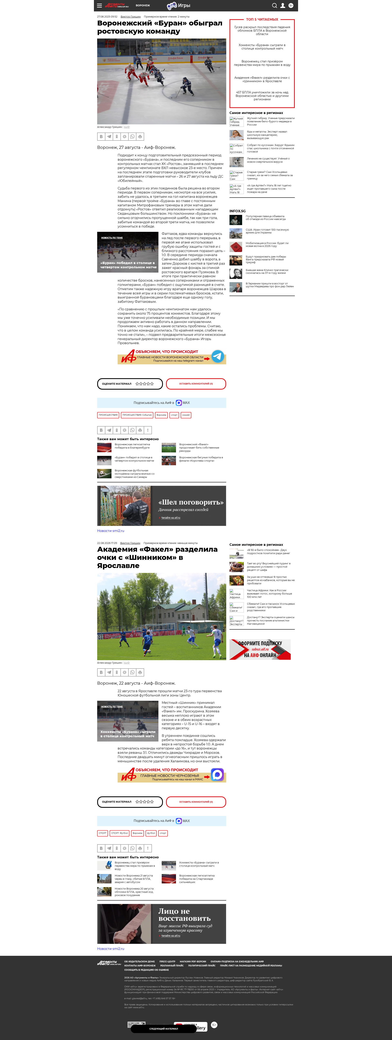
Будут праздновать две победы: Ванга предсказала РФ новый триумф (266, 259)
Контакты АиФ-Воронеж (140, 965)
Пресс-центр (167, 961)
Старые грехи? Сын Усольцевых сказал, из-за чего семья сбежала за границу (270, 175)
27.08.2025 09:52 (107, 16)
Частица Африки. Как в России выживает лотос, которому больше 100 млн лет (269, 593)
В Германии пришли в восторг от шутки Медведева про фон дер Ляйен (270, 285)
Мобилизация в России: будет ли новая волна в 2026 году (267, 245)
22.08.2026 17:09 (107, 543)
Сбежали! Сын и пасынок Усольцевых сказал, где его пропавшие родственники (271, 607)
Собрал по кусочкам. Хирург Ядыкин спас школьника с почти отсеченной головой (270, 148)
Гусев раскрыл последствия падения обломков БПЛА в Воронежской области (262, 30)
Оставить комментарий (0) (196, 383)
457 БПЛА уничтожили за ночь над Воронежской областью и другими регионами (262, 96)
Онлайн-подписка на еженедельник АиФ (237, 961)
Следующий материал (163, 1029)
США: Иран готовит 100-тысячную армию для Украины (267, 231)
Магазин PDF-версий (193, 961)
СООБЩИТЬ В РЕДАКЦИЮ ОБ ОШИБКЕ (146, 970)
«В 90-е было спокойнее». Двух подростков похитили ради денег (268, 551)
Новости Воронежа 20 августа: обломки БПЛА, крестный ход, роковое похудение (134, 892)
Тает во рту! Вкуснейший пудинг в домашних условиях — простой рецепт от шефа (269, 566)
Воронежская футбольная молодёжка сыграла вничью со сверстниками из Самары (135, 474)
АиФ (127, 126)
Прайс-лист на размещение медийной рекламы (251, 965)
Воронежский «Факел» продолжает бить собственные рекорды (199, 447)
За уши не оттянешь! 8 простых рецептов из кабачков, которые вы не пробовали (271, 580)
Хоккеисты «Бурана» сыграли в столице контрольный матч (262, 46)
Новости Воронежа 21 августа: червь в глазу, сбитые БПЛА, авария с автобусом (134, 879)
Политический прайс (201, 965)
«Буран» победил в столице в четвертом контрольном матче (134, 459)
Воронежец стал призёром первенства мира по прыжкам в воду (262, 63)
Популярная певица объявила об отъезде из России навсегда (266, 218)
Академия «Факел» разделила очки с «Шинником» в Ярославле (262, 79)
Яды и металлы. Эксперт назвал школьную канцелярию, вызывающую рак (267, 135)
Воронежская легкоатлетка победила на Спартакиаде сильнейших (197, 879)
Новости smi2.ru (110, 531)
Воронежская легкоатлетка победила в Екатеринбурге (132, 446)
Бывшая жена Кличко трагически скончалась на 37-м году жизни (267, 271)
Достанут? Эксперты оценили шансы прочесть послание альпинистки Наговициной (270, 620)
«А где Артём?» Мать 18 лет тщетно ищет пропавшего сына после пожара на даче (269, 188)
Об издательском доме (139, 961)
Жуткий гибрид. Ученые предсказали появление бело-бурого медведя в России (271, 121)
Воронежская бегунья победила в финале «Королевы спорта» (201, 459)
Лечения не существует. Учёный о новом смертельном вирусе (268, 160)
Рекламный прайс (172, 965)
